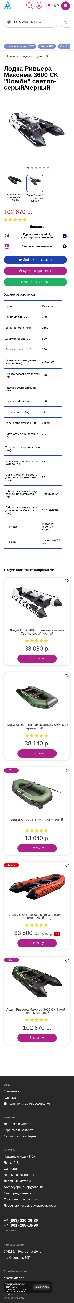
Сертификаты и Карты (20, 1136)
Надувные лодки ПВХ (20, 46)
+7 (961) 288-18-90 (21, 1225)
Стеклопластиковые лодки (23, 1199)
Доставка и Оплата (18, 1124)
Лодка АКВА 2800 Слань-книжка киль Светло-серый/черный (37, 632)
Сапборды (11, 1168)
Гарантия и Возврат (18, 1130)
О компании (12, 1091)
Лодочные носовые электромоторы (30, 1205)
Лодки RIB (46, 46)
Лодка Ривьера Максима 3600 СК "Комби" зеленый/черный (37, 1011)
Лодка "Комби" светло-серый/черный (35, 198)
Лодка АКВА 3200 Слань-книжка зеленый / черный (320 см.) (37, 726)
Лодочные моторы (17, 1181)
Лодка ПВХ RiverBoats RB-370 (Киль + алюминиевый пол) (37, 916)
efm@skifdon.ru (15, 1278)
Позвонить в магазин (35, 282)
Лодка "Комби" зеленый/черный (15, 197)
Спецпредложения (17, 1193)
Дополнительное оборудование (27, 1103)
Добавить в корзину (37, 259)
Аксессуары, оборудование (24, 1187)
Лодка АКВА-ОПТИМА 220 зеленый (37, 820)
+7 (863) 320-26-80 (21, 1220)
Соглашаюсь (41, 1287)
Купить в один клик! (37, 271)
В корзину (36, 658)
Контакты (10, 1097)
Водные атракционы (19, 1175)
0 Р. (56, 5)
